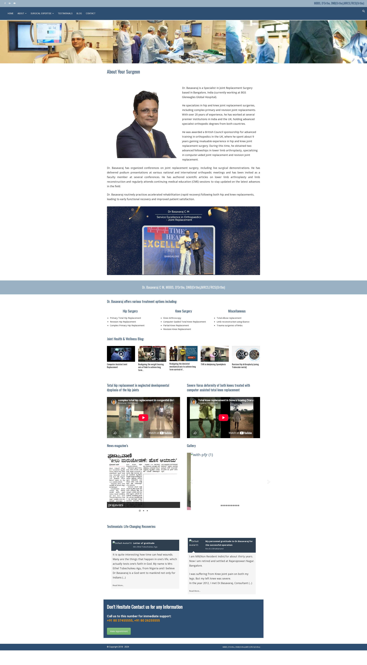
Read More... (118, 585)
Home (10, 13)
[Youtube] (14, 3)
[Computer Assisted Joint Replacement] (121, 354)
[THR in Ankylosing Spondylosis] (215, 354)
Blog (79, 13)
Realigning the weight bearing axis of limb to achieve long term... (151, 367)
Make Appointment (119, 631)
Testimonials (65, 13)
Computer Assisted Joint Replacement (117, 366)
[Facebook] (5, 3)
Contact (90, 13)
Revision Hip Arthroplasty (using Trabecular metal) (245, 366)
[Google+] (10, 3)
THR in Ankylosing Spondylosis (213, 364)
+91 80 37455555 (120, 620)
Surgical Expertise (41, 13)
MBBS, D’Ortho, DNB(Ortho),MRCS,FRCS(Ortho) (339, 3)
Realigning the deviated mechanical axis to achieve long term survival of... (182, 366)
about (20, 13)
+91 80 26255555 (147, 620)
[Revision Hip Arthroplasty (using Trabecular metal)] (246, 354)
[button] (363, 10)
